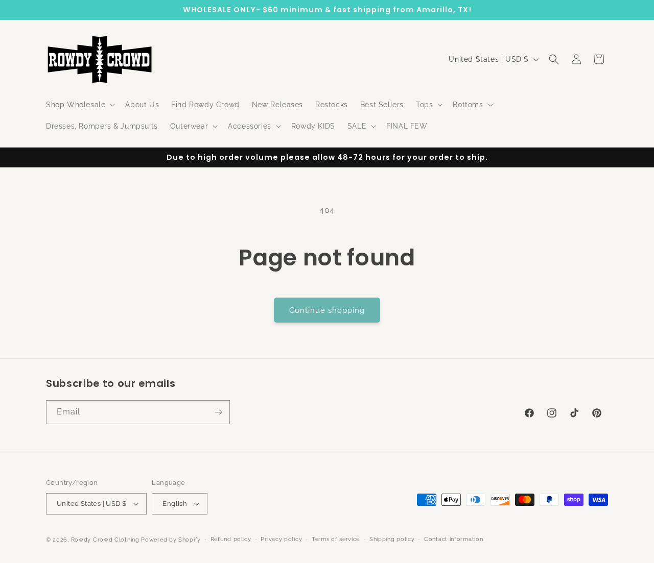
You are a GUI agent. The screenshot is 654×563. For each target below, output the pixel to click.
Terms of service (336, 539)
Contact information (453, 539)
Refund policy (231, 539)
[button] (79, 104)
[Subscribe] (218, 412)
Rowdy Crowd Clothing (105, 539)
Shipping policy (392, 539)
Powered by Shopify (171, 539)
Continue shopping (327, 310)
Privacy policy (281, 539)
